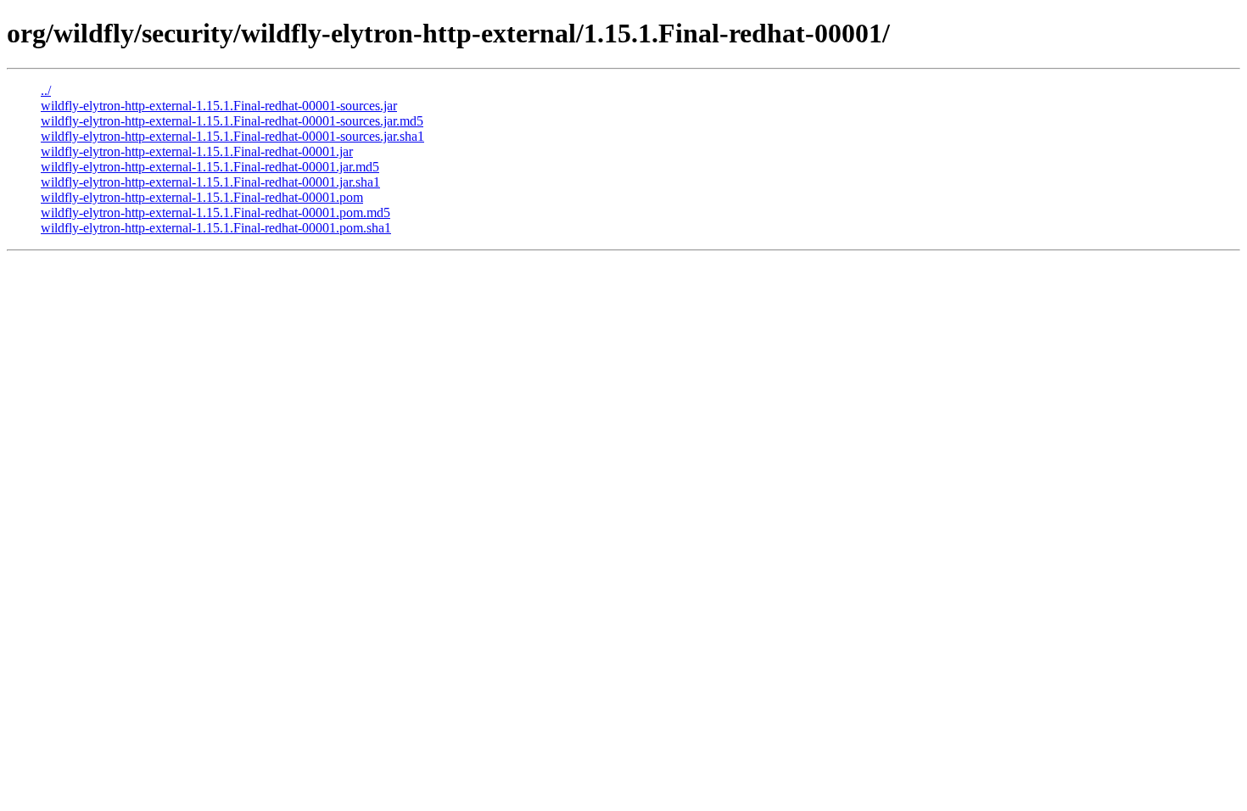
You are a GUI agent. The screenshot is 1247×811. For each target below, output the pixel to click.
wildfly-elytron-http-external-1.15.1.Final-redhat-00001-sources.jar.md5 (232, 121)
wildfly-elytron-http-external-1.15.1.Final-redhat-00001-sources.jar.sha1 (232, 136)
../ (46, 90)
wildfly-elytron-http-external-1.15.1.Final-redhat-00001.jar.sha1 (210, 182)
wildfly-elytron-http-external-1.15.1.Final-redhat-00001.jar (197, 151)
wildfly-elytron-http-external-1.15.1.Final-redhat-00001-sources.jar (219, 105)
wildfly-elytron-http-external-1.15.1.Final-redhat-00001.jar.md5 (210, 166)
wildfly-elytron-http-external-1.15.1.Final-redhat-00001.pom (202, 197)
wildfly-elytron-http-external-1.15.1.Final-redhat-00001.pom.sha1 (216, 228)
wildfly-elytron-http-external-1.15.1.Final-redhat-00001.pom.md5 (215, 212)
